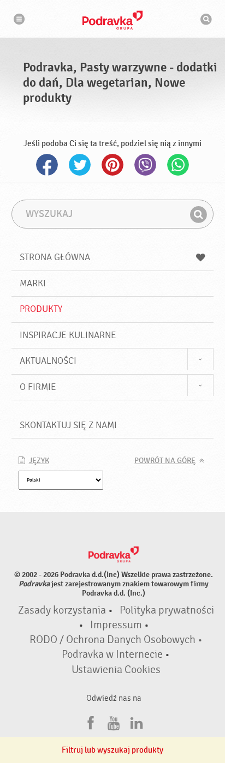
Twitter (80, 165)
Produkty (41, 309)
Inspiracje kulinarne (68, 335)
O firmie (38, 387)
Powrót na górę (165, 460)
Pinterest (112, 165)
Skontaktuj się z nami (68, 425)
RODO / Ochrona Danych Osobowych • (116, 640)
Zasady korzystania (62, 610)
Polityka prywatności (167, 610)
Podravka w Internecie (112, 654)
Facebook (47, 165)
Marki (33, 283)
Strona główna (55, 257)
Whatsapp (178, 165)
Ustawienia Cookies (116, 670)
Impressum (116, 625)
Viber (145, 165)
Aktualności (48, 361)
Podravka (112, 20)
